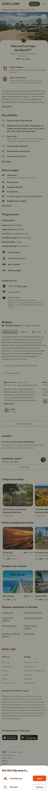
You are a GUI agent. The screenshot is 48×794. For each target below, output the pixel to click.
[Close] (24, 397)
